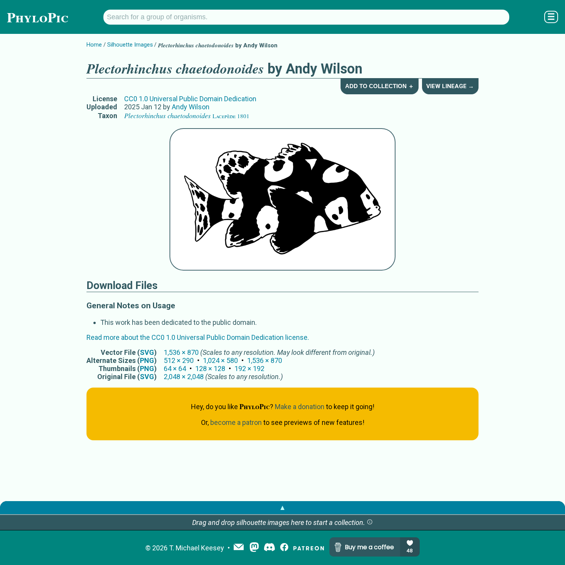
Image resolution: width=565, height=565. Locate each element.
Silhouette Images (130, 44)
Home (94, 44)
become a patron (236, 422)
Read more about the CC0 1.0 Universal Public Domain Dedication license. (197, 337)
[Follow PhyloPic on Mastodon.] (254, 547)
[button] (370, 522)
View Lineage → (450, 86)
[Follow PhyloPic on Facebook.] (284, 548)
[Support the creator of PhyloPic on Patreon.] (308, 548)
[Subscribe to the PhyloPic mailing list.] (238, 548)
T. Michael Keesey (196, 548)
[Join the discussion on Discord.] (269, 548)
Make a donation (299, 407)
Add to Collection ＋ (379, 86)
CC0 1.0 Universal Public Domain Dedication (190, 99)
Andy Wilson (190, 107)
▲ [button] (282, 507)
